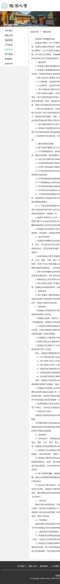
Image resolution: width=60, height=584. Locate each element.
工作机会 (9, 45)
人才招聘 (55, 566)
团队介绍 (9, 35)
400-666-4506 (50, 16)
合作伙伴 (9, 64)
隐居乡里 (35, 32)
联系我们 (9, 59)
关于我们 (9, 31)
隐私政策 (9, 49)
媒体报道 (9, 40)
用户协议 (9, 54)
